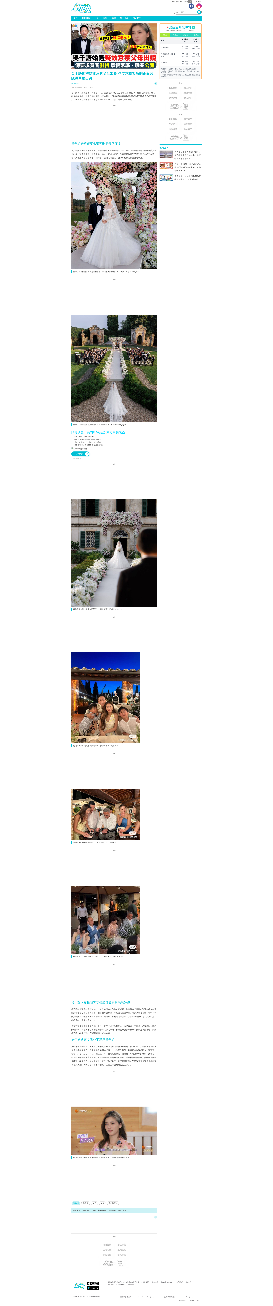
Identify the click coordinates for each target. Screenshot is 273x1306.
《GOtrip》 (155, 1282)
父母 (94, 1203)
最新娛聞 (75, 83)
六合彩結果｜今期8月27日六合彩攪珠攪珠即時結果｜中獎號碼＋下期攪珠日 (187, 155)
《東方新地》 (179, 1282)
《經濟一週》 (131, 1284)
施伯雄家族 (113, 1203)
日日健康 (86, 18)
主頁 (76, 18)
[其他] (155, 84)
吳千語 (85, 1203)
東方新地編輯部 (77, 87)
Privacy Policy (195, 1300)
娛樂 (105, 18)
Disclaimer (182, 1300)
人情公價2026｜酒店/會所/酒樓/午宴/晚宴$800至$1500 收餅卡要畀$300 (187, 167)
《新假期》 (146, 1282)
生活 (97, 18)
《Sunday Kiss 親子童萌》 (116, 1284)
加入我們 (137, 18)
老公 (102, 1203)
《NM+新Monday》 (166, 1282)
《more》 (188, 1282)
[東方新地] (103, 7)
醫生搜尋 (124, 18)
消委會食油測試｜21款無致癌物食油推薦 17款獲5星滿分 (187, 177)
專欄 (114, 18)
